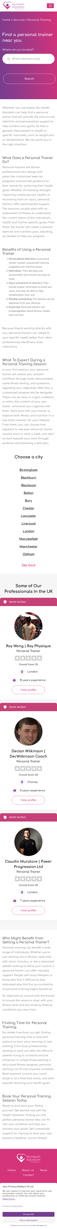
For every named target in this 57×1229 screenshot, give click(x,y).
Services (19, 20)
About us (28, 1170)
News (43, 1170)
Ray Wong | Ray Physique (28, 646)
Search (29, 78)
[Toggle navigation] (50, 5)
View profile (28, 690)
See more (28, 565)
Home (6, 20)
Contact (28, 1175)
